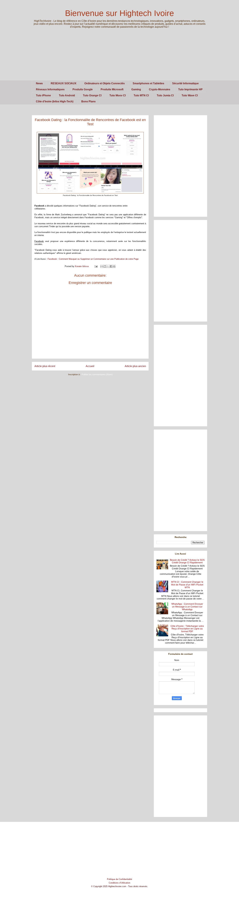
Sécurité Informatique (185, 83)
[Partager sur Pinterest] (114, 266)
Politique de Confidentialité (119, 879)
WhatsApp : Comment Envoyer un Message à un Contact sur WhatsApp (187, 607)
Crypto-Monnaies (159, 89)
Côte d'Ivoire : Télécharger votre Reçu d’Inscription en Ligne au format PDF (187, 629)
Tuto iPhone (43, 95)
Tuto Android (67, 95)
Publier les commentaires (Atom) (97, 374)
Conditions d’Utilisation (119, 883)
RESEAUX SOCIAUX (63, 83)
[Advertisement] (119, 57)
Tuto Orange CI (92, 95)
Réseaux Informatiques (50, 89)
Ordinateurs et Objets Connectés (104, 83)
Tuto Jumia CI (165, 95)
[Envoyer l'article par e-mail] (95, 266)
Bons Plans (88, 101)
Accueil (90, 366)
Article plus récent (44, 366)
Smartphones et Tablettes (148, 83)
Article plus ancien (135, 366)
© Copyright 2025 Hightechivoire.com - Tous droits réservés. (119, 886)
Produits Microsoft (112, 89)
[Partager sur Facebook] (111, 266)
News (39, 83)
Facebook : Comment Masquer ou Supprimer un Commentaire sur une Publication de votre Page (93, 259)
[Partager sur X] (108, 266)
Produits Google (83, 89)
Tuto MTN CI (141, 95)
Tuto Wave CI (190, 95)
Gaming (136, 89)
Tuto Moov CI (117, 95)
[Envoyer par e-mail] (101, 266)
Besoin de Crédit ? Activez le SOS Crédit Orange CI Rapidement (187, 561)
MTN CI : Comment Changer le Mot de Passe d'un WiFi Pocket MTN (187, 585)
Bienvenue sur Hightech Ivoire (119, 13)
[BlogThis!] (104, 266)
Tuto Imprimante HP (190, 89)
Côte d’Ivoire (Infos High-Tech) (54, 101)
